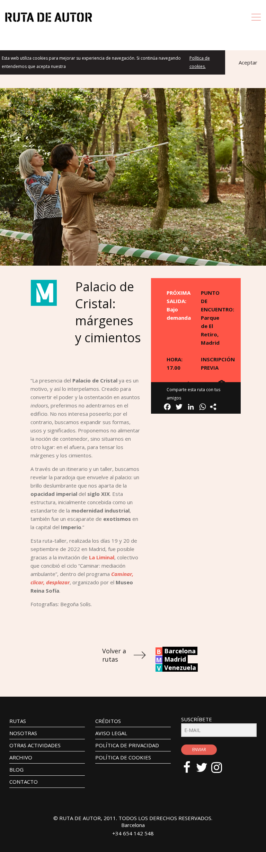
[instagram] (220, 764)
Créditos (108, 720)
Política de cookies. (199, 62)
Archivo (20, 757)
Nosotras (23, 733)
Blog (16, 769)
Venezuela (180, 667)
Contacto (23, 781)
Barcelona (180, 651)
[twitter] (205, 764)
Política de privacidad (127, 745)
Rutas (17, 720)
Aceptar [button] (248, 62)
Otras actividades (35, 745)
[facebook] (190, 764)
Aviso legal (111, 733)
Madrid (175, 659)
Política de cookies (123, 757)
